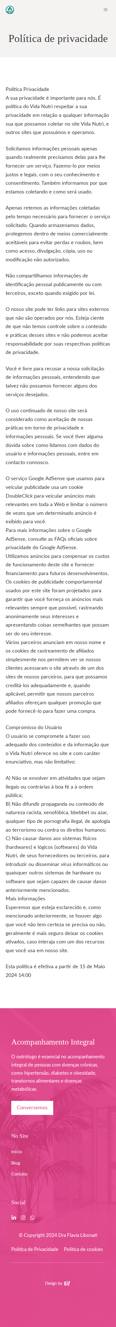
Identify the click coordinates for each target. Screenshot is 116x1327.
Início (16, 1152)
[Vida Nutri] (10, 10)
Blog (15, 1163)
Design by (54, 1284)
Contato (19, 1174)
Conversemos (32, 1107)
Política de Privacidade (34, 1249)
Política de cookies (83, 1249)
